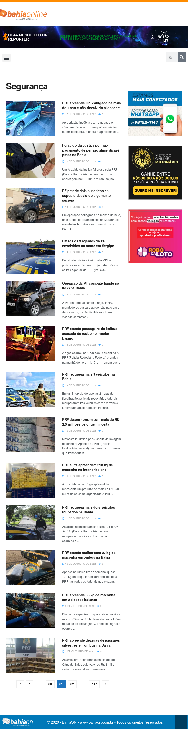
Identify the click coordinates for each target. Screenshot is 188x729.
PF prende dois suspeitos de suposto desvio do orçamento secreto (86, 195)
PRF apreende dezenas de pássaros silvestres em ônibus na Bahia (91, 642)
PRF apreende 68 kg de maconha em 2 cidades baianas (88, 597)
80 (50, 684)
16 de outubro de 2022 (80, 114)
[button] (6, 58)
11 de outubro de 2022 (80, 476)
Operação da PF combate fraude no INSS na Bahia (90, 286)
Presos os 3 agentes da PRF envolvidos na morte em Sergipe (88, 243)
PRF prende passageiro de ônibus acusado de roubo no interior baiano (89, 333)
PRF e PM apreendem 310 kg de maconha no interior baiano (87, 467)
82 (72, 684)
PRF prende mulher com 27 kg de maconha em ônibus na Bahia (89, 555)
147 (94, 684)
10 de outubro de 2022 (80, 518)
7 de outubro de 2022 (79, 651)
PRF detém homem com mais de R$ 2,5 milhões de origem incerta (90, 422)
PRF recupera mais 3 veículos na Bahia (88, 376)
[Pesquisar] (182, 57)
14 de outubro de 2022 (80, 207)
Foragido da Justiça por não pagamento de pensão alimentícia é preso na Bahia (90, 150)
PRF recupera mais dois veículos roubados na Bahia (88, 510)
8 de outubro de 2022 (79, 606)
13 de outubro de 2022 (80, 385)
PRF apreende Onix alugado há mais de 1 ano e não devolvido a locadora (91, 105)
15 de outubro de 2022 (80, 161)
